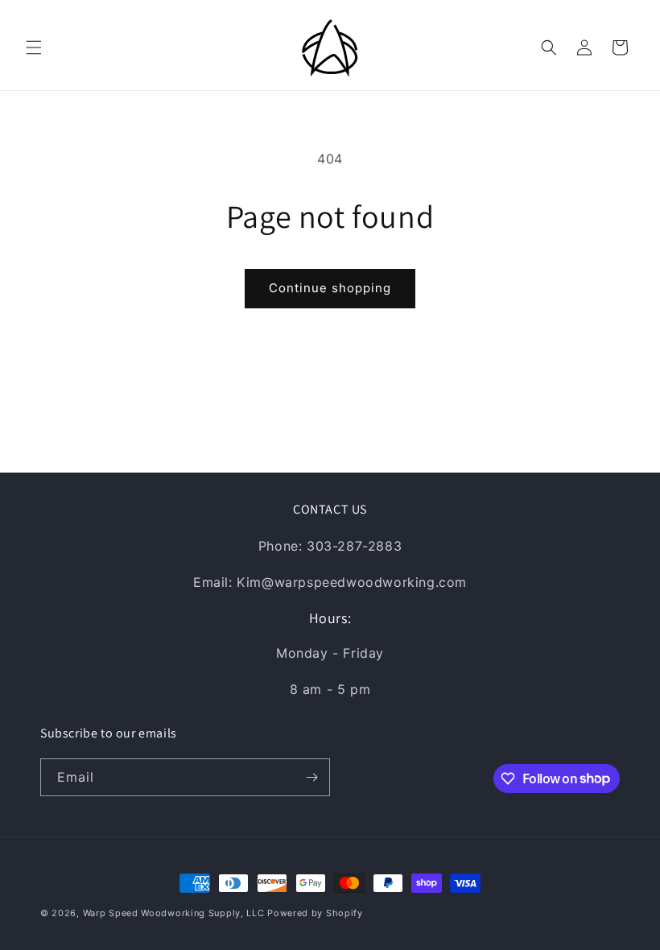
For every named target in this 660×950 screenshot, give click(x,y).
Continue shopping (330, 287)
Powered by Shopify (315, 913)
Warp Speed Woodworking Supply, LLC (174, 913)
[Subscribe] (311, 777)
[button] (34, 47)
